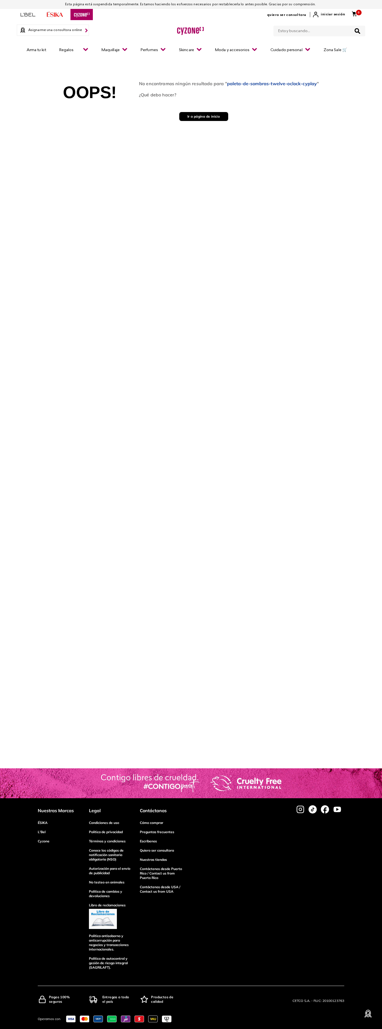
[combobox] (319, 29)
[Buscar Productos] (357, 31)
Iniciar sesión (333, 14)
